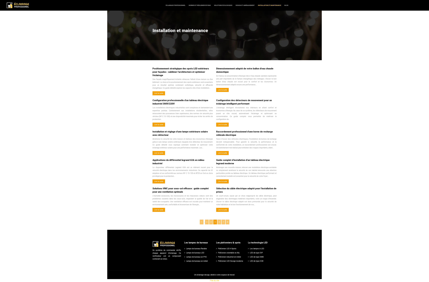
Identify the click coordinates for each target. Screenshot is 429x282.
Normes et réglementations (200, 5)
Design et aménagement (245, 5)
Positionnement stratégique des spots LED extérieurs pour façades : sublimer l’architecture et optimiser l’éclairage (180, 72)
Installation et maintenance (269, 5)
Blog (286, 5)
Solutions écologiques (223, 5)
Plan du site (214, 280)
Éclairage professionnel (175, 5)
